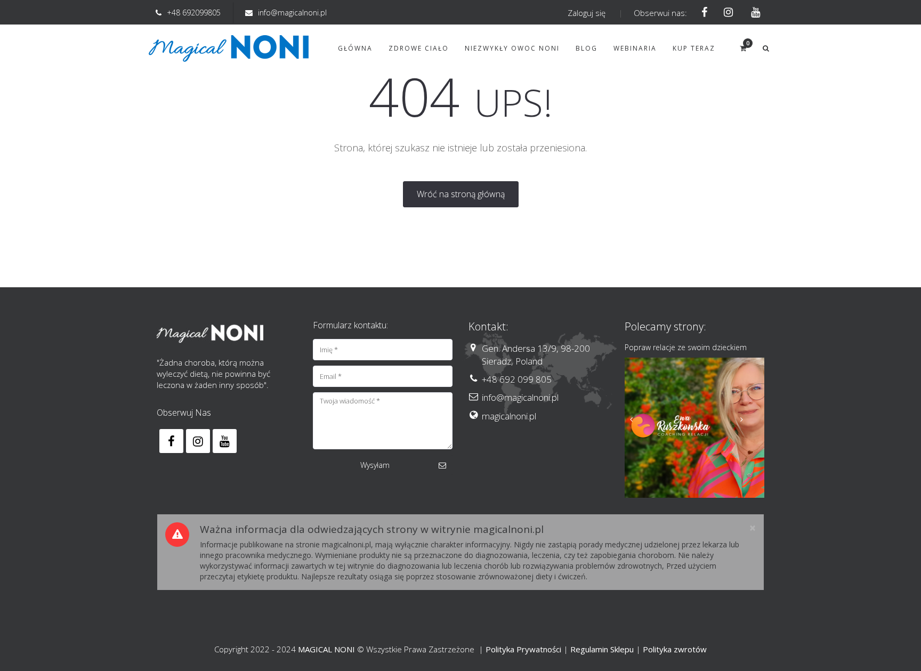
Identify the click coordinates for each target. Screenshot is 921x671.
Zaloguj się (586, 12)
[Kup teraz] (695, 428)
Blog (586, 48)
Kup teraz (694, 48)
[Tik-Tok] (752, 12)
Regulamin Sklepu (602, 649)
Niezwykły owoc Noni (512, 48)
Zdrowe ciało (419, 48)
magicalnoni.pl (509, 416)
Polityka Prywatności (523, 649)
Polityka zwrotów (675, 649)
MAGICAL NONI (326, 649)
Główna (355, 48)
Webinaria (635, 48)
